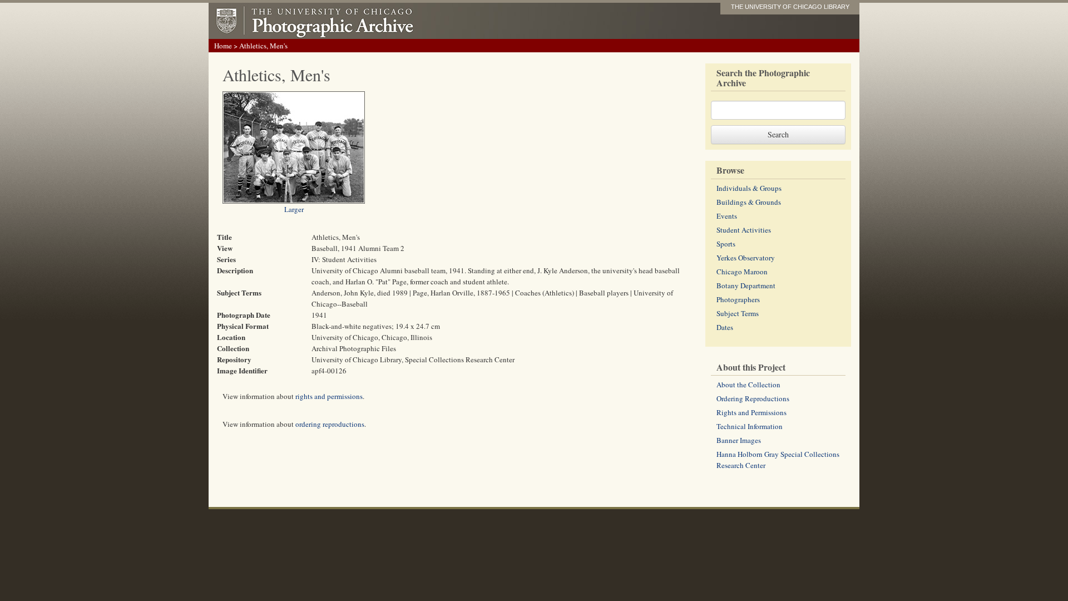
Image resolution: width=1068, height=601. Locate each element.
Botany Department (745, 285)
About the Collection (748, 385)
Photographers (738, 299)
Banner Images (738, 440)
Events (726, 216)
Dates (724, 327)
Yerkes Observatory (745, 258)
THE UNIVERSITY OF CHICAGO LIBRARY (790, 6)
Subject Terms (737, 313)
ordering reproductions (329, 424)
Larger (294, 209)
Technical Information (749, 426)
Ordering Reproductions (752, 398)
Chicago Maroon (742, 272)
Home (223, 46)
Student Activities (743, 230)
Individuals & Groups (749, 188)
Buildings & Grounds (748, 202)
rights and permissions (329, 396)
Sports (725, 244)
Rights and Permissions (751, 412)
